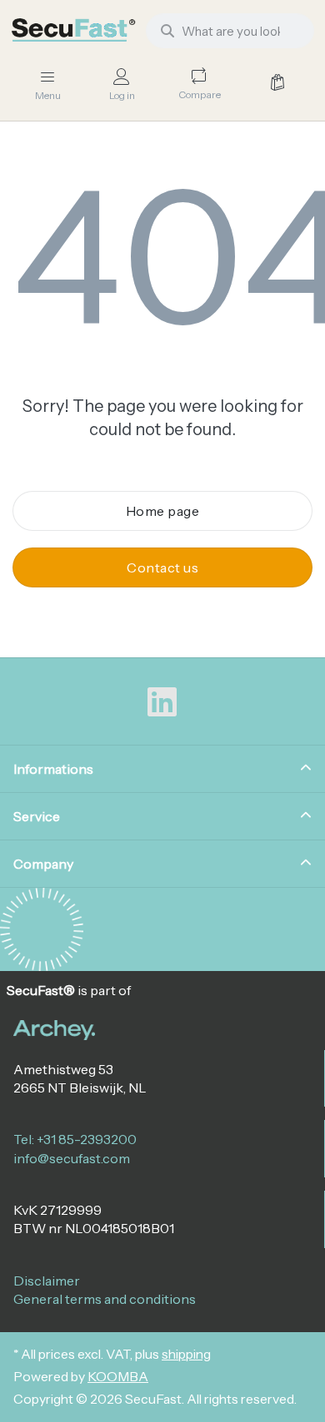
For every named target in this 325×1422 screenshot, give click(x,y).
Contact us (162, 567)
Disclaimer (46, 1280)
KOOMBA (118, 1377)
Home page (163, 511)
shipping (186, 1354)
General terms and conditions (104, 1299)
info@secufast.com (71, 1158)
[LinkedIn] (162, 702)
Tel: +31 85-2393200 (75, 1139)
